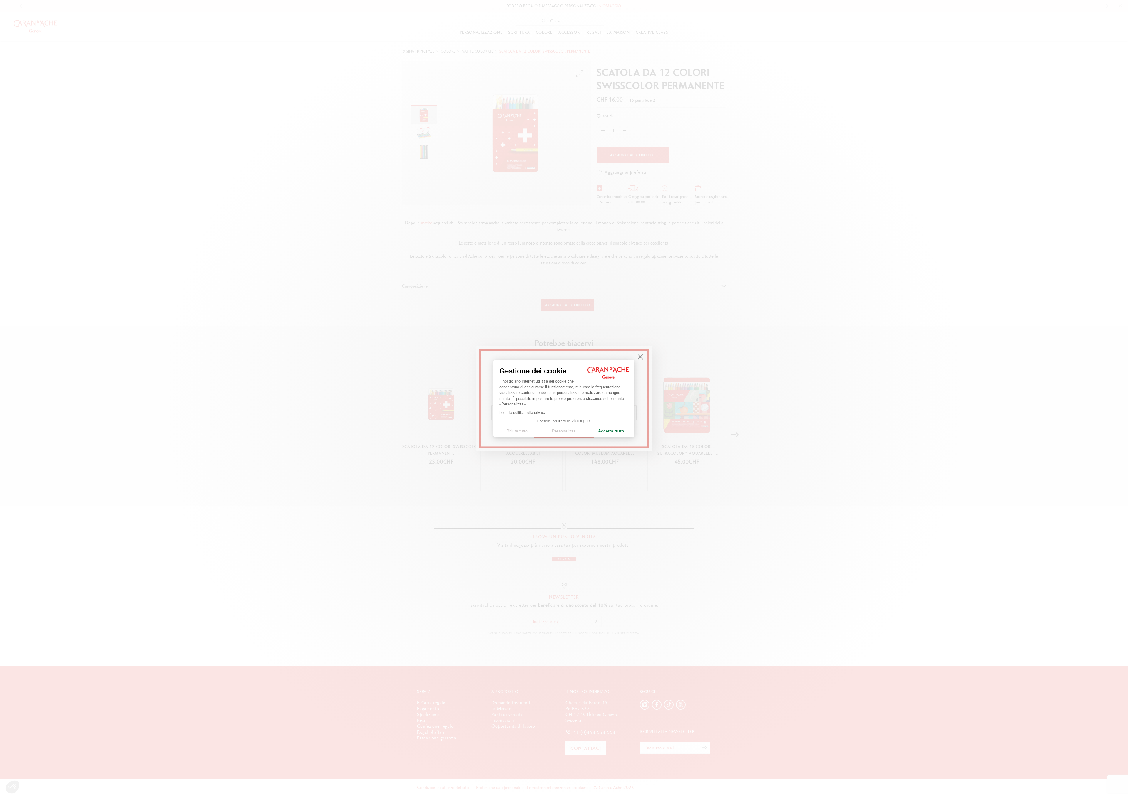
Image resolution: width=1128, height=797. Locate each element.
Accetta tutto (611, 431)
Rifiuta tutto (517, 431)
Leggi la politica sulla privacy (522, 413)
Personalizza (564, 431)
